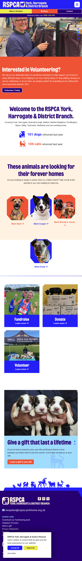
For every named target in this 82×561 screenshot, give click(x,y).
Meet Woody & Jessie (64, 222)
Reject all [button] (30, 548)
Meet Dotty (40, 267)
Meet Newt (16, 224)
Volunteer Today (12, 90)
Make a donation (16, 11)
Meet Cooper (40, 224)
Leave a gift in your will (20, 462)
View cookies (11, 553)
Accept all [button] (15, 548)
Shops (45, 11)
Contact (69, 11)
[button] (78, 29)
